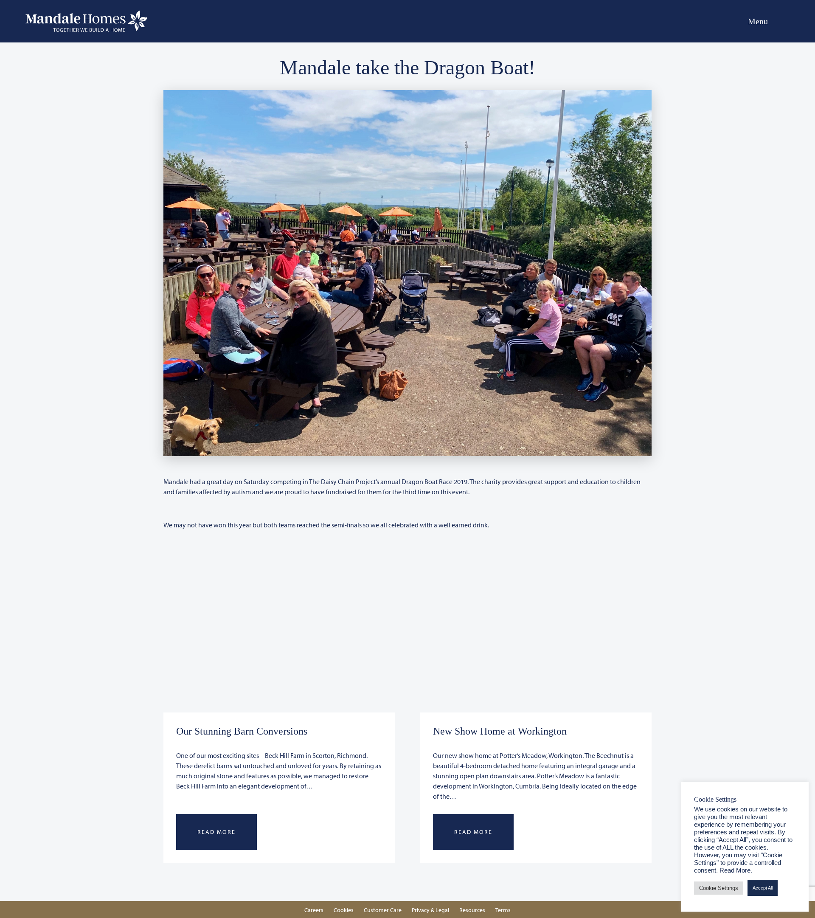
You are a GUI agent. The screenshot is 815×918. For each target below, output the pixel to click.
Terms (503, 910)
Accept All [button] (763, 887)
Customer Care (383, 910)
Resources (472, 910)
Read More (216, 832)
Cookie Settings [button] (718, 888)
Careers (313, 910)
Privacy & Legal (430, 910)
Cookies (344, 910)
